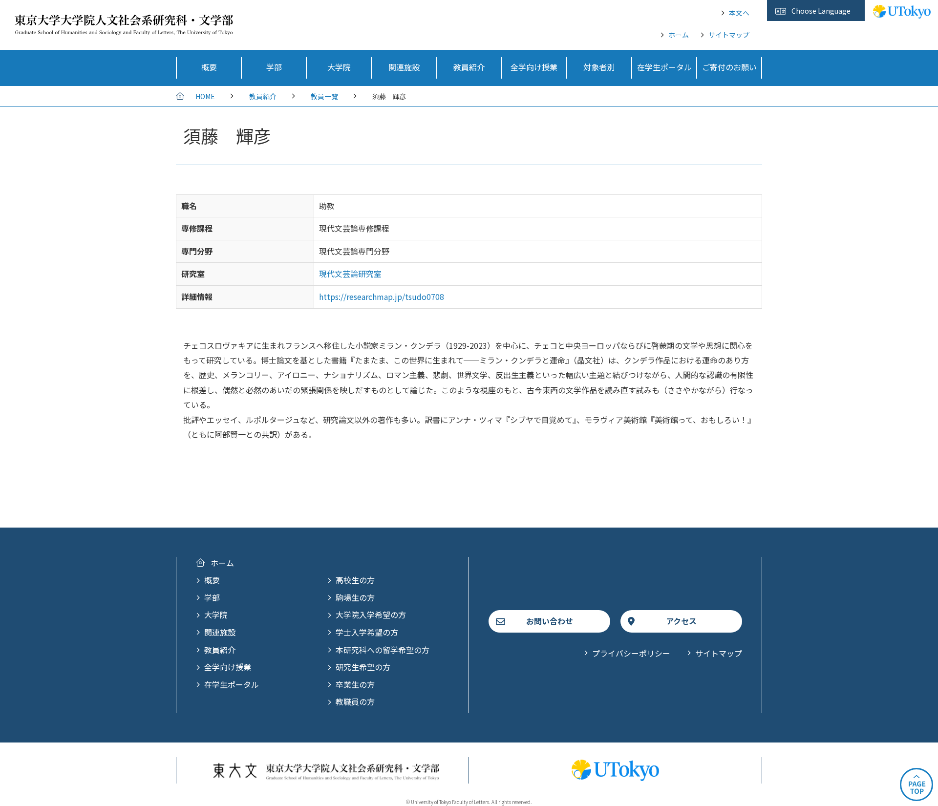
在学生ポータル (231, 684)
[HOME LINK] (124, 28)
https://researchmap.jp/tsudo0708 (381, 296)
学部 (212, 597)
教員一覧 (324, 96)
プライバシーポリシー (631, 653)
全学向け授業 (227, 667)
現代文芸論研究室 (350, 273)
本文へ (739, 13)
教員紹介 (263, 96)
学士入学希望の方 (367, 632)
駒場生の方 (355, 597)
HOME (205, 96)
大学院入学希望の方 (371, 614)
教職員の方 (355, 701)
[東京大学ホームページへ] (902, 13)
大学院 (216, 614)
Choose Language (821, 11)
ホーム (678, 35)
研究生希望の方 (363, 667)
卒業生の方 (355, 684)
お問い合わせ (549, 621)
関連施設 (219, 632)
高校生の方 (355, 580)
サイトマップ (728, 35)
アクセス (681, 621)
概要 (212, 580)
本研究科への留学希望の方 (382, 650)
